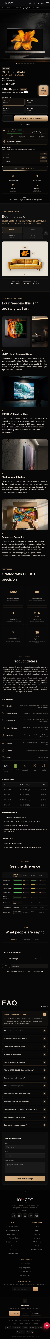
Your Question (9, 1160)
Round (13, 1246)
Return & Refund (25, 1271)
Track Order (25, 1264)
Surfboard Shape (13, 1238)
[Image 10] (30, 63)
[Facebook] (19, 1215)
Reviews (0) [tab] (13, 958)
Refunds (27, 1323)
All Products (10, 8)
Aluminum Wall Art (13, 1230)
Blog (37, 1246)
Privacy (14, 1323)
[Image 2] (18, 63)
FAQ (37, 1230)
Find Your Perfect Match (26, 168)
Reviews (14, 939)
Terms (21, 1323)
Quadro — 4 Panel (13, 1242)
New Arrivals (13, 1253)
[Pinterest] (25, 1215)
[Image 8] (27, 63)
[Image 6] (24, 63)
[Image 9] (28, 63)
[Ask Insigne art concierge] (47, 1325)
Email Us (16, 1313)
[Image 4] (21, 63)
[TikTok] (30, 1215)
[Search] (34, 3)
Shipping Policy (25, 1268)
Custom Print (13, 1249)
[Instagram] (13, 1215)
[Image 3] (19, 63)
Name (6, 1143)
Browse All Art (37, 1249)
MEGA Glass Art (13, 1234)
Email (6, 1152)
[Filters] (6, 966)
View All (45, 1007)
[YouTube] (36, 1215)
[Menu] (47, 3)
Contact (37, 1234)
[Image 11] (31, 63)
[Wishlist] (30, 3)
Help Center (25, 1275)
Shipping (35, 1323)
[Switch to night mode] (46, 233)
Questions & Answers (30, 939)
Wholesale (37, 1242)
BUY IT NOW (25, 124)
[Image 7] (25, 63)
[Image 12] (33, 63)
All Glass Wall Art (13, 1226)
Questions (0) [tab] (36, 958)
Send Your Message (25, 1178)
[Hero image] (16, 63)
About (37, 1226)
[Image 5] (22, 63)
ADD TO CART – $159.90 (32, 118)
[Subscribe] (35, 1289)
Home (3, 8)
